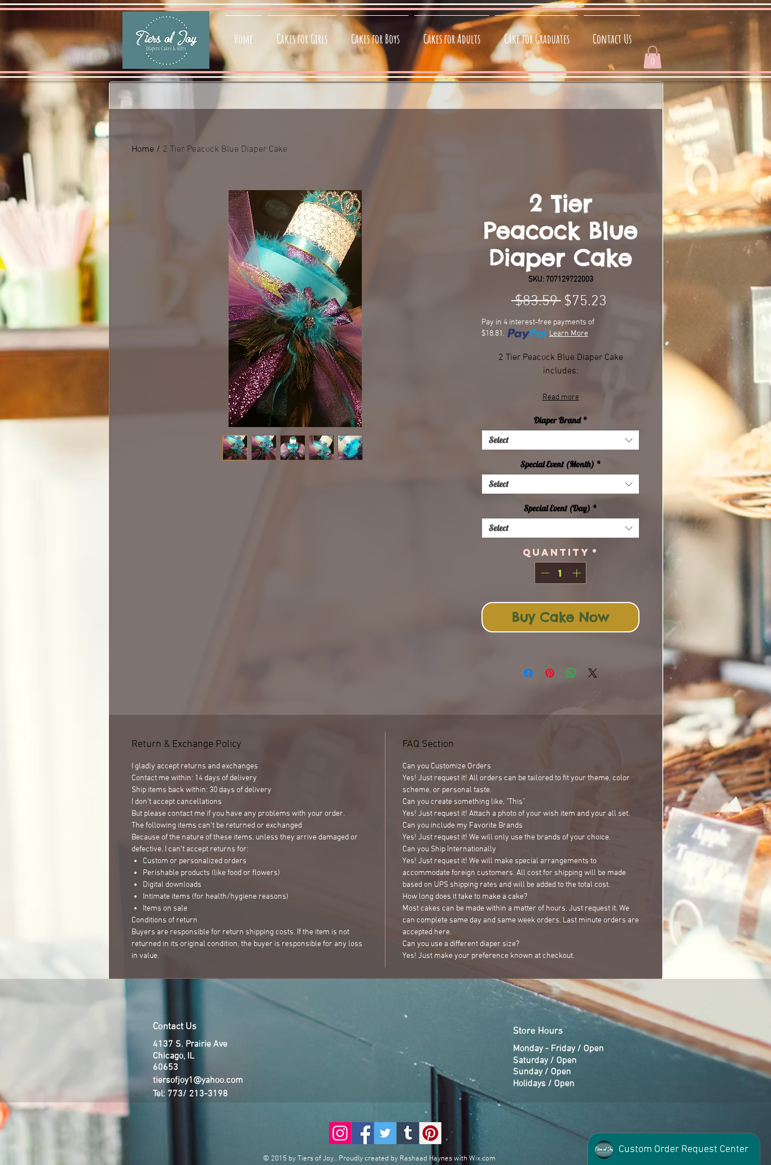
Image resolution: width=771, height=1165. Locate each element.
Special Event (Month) (560, 464)
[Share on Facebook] (528, 673)
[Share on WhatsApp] (571, 673)
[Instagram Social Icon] (340, 1133)
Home (143, 149)
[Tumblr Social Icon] (408, 1133)
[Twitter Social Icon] (385, 1133)
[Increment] (577, 572)
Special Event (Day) (560, 508)
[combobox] (560, 440)
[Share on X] (592, 673)
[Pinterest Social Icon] (430, 1133)
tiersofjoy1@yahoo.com (198, 1080)
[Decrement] (543, 572)
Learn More (568, 333)
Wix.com (482, 1158)
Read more (560, 397)
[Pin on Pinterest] (550, 673)
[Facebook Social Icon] (363, 1133)
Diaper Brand (561, 420)
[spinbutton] (560, 572)
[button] (652, 57)
